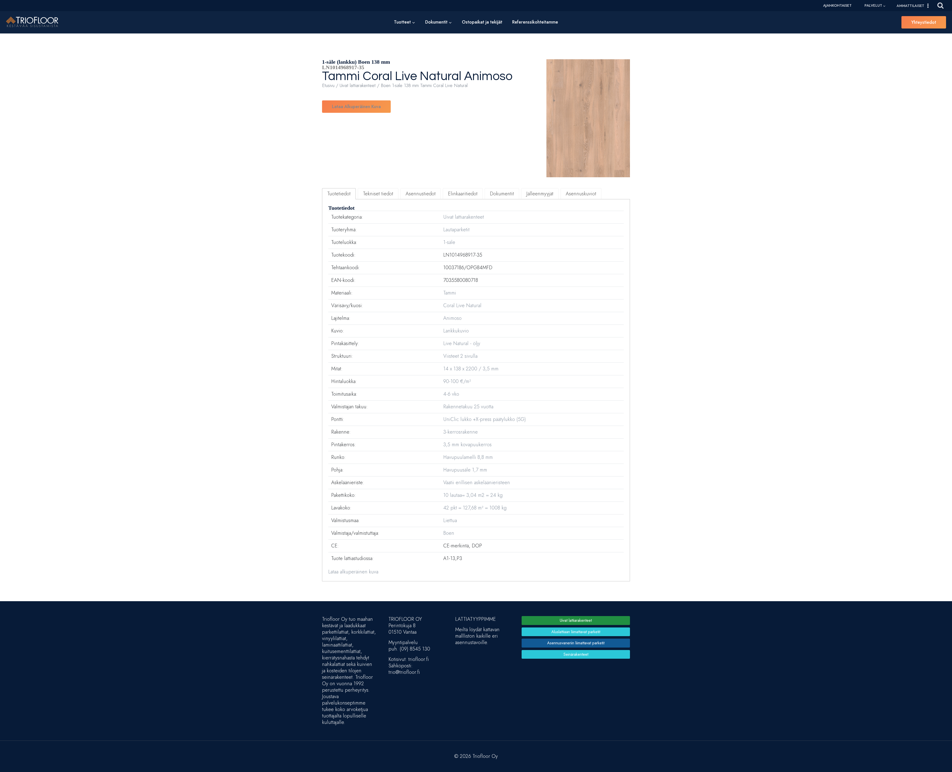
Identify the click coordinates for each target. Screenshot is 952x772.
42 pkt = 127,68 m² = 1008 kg (474, 507)
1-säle (449, 242)
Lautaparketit (456, 229)
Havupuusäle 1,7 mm (465, 470)
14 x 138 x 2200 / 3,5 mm (471, 368)
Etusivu (328, 85)
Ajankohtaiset (837, 5)
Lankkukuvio (456, 330)
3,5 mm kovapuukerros (467, 444)
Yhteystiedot (923, 22)
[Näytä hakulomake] (940, 5)
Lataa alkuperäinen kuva (356, 106)
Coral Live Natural (412, 76)
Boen (448, 533)
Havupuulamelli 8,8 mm (468, 457)
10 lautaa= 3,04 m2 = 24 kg (473, 495)
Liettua (450, 520)
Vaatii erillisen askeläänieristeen (476, 482)
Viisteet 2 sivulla (460, 356)
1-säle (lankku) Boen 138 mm (356, 62)
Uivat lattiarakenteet (358, 85)
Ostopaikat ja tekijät (482, 22)
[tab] (339, 193)
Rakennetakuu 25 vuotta (468, 406)
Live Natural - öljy (461, 343)
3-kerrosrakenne (460, 432)
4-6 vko (451, 394)
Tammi (341, 76)
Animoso (488, 76)
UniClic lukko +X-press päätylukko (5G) (484, 419)
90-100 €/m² (457, 381)
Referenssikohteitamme (535, 22)
